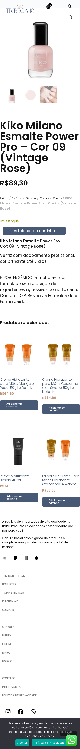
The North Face (13, 575)
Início (4, 198)
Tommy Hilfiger (13, 592)
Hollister (9, 584)
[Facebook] (20, 711)
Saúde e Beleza (24, 198)
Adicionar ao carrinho (34, 230)
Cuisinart (9, 609)
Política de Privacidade (49, 742)
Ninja (6, 652)
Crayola (8, 627)
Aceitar (22, 742)
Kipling (7, 644)
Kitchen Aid (10, 601)
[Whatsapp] (33, 711)
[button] (69, 6)
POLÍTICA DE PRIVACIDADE (19, 695)
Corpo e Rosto (50, 198)
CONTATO (8, 678)
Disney (6, 635)
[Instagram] (8, 711)
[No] (68, 733)
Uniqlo (7, 661)
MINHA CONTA (11, 686)
